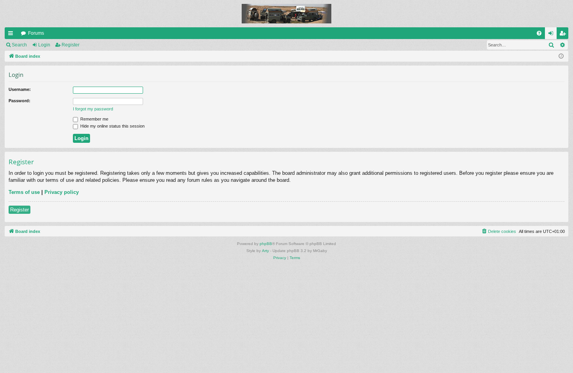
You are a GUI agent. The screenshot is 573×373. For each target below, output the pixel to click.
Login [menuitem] (552, 34)
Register (71, 45)
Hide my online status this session (112, 126)
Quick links (12, 34)
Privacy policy (61, 192)
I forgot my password (93, 109)
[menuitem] (539, 33)
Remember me (93, 119)
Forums (36, 33)
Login (44, 45)
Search (19, 45)
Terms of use (24, 192)
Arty (265, 251)
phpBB (266, 244)
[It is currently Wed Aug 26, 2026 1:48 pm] (561, 56)
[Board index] (286, 13)
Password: (19, 100)
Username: (20, 89)
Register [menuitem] (564, 34)
